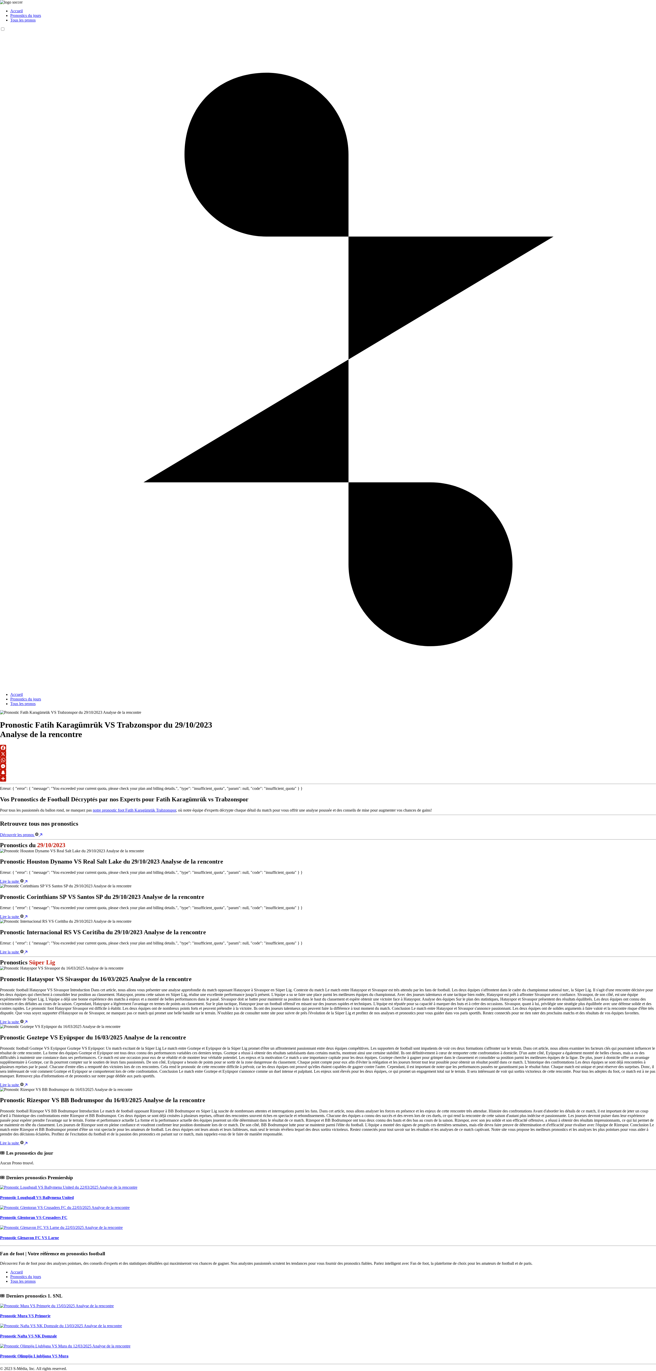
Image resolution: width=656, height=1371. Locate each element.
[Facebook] (328, 748)
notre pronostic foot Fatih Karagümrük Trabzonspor (134, 810)
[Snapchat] (328, 772)
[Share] (328, 778)
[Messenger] (328, 766)
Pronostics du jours (25, 15)
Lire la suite (10, 881)
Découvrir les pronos (17, 835)
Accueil (16, 11)
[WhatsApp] (328, 760)
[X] (328, 754)
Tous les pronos (23, 20)
